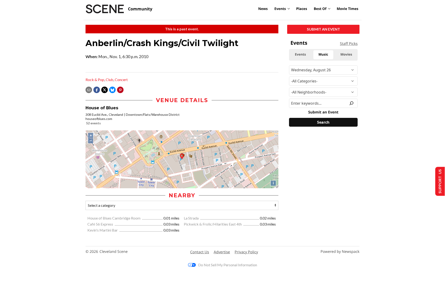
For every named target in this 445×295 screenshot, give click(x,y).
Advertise (222, 251)
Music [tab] (323, 54)
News (263, 8)
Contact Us (199, 251)
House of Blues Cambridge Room (114, 218)
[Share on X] (104, 89)
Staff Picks (349, 43)
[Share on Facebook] (96, 89)
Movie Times (347, 8)
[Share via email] (89, 89)
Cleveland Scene (113, 251)
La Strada (191, 218)
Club (109, 79)
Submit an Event (323, 29)
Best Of (320, 8)
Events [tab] (300, 54)
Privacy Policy (246, 251)
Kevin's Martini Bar (102, 230)
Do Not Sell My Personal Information (227, 265)
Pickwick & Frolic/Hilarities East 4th (213, 224)
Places (301, 8)
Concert (121, 79)
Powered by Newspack (340, 251)
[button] (120, 89)
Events (280, 8)
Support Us (439, 181)
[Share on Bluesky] (112, 89)
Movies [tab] (346, 54)
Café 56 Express (100, 224)
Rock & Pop (95, 79)
